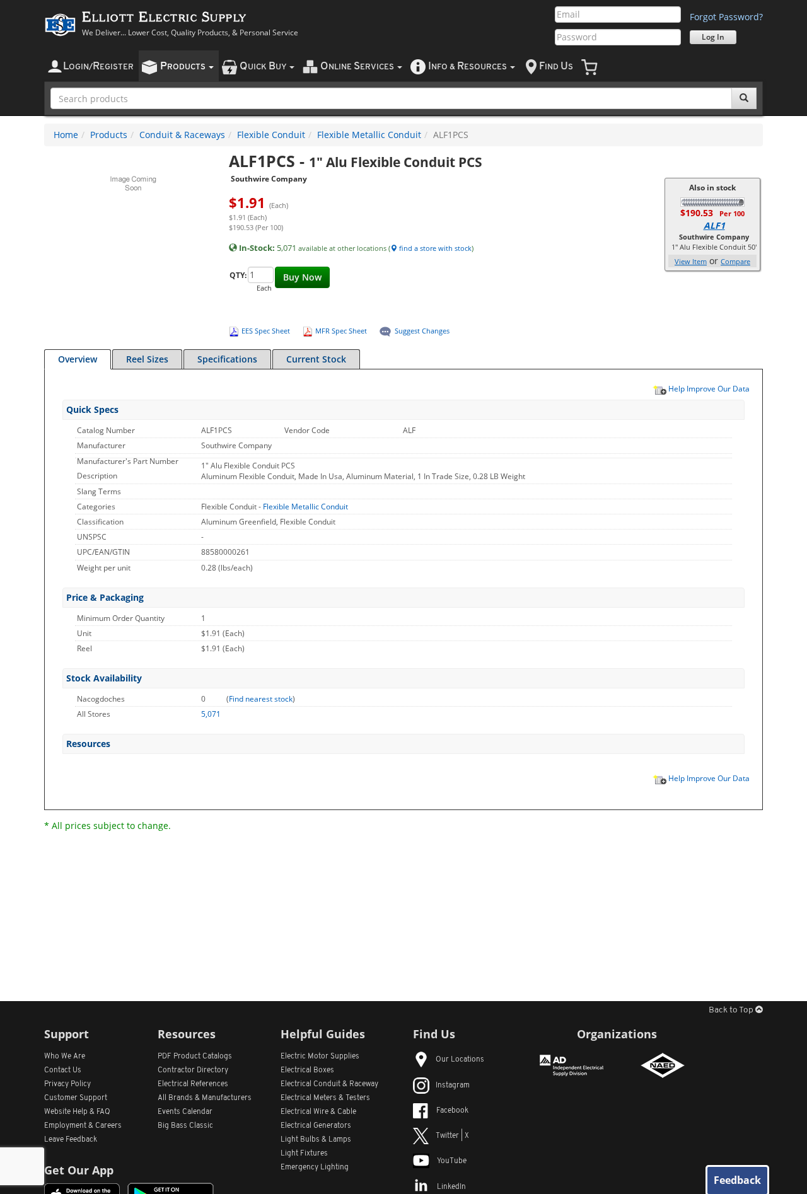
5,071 (211, 714)
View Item (691, 261)
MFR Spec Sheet (341, 330)
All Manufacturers (205, 1098)
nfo (467, 66)
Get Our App (78, 1170)
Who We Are (64, 1056)
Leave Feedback (70, 1140)
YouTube (452, 1161)
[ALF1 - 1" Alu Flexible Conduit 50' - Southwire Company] (712, 201)
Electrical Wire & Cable (318, 1112)
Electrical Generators (316, 1126)
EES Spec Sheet (265, 330)
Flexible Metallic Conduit (369, 135)
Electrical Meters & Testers (325, 1098)
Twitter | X (452, 1136)
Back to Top (732, 1010)
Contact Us (62, 1070)
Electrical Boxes (307, 1070)
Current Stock (316, 359)
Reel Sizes (147, 359)
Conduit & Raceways (182, 135)
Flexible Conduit (271, 135)
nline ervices (358, 66)
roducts (183, 66)
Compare (735, 261)
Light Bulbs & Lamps (316, 1140)
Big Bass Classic (185, 1126)
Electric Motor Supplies (320, 1056)
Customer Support (75, 1098)
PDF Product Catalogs (195, 1056)
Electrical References (193, 1084)
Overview (77, 359)
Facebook (452, 1111)
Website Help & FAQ (77, 1112)
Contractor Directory (193, 1070)
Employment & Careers (83, 1126)
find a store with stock (434, 248)
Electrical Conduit (329, 1084)
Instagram (453, 1085)
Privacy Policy (67, 1084)
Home (66, 135)
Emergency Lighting (315, 1167)
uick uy (264, 66)
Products (108, 135)
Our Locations (460, 1060)
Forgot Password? (726, 17)
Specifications (227, 359)
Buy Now (302, 277)
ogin (98, 66)
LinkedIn (451, 1187)
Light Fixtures (304, 1153)
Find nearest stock (261, 698)
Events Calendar (185, 1112)
